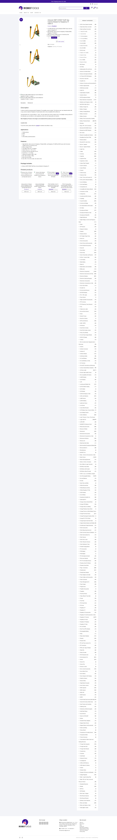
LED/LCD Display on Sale (85, 393)
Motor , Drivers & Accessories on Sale (87, 454)
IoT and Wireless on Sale (85, 360)
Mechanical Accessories (85, 433)
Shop (31, 12)
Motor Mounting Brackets (85, 459)
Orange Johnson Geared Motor (86, 501)
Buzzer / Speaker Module (85, 146)
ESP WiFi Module (83, 292)
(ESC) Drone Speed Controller (86, 24)
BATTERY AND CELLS (84, 104)
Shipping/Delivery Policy (84, 828)
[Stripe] (47, 823)
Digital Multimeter (83, 217)
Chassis (81, 170)
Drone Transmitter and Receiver (86, 254)
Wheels (81, 786)
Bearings (82, 123)
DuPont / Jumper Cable (84, 257)
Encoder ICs (82, 287)
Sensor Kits (82, 664)
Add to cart (54, 37)
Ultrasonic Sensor (83, 758)
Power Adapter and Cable (85, 574)
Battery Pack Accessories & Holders (87, 118)
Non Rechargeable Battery (85, 476)
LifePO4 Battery (83, 400)
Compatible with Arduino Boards (86, 189)
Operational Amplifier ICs (85, 497)
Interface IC (82, 351)
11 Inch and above (83, 36)
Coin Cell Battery (83, 182)
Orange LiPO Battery (84, 504)
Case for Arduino (83, 165)
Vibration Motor (83, 770)
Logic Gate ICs (83, 419)
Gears (81, 313)
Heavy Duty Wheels (84, 332)
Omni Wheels (82, 494)
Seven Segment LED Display (86, 676)
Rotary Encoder (83, 652)
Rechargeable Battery (84, 631)
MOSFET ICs (83, 452)
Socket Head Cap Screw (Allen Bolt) (87, 699)
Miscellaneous (83, 450)
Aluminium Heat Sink (84, 78)
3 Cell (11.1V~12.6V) (84, 52)
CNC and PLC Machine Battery (86, 179)
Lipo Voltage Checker (84, 412)
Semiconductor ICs (84, 657)
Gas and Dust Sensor (84, 311)
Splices (81, 718)
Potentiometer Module (84, 572)
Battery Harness (83, 116)
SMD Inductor (83, 690)
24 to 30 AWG (83, 48)
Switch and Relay (83, 727)
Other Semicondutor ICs (85, 534)
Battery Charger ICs (84, 106)
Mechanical (82, 431)
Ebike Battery (82, 262)
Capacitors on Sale (84, 160)
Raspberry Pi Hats (83, 624)
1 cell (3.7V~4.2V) (83, 31)
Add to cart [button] (26, 191)
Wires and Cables (83, 802)
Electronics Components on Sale (86, 283)
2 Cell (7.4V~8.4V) (83, 45)
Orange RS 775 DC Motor (85, 518)
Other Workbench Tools (85, 544)
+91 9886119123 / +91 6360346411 (67, 828)
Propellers (82, 591)
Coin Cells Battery (83, 184)
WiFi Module (82, 791)
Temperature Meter (84, 734)
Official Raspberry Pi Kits (85, 490)
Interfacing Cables (83, 356)
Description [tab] (23, 103)
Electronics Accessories (85, 280)
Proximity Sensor (83, 593)
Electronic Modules (84, 276)
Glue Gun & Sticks (84, 318)
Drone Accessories (84, 240)
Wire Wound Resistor (84, 798)
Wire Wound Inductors (84, 795)
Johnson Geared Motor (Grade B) (86, 367)
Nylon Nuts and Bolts (84, 483)
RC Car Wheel (83, 626)
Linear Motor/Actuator (84, 407)
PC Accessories (83, 549)
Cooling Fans (82, 193)
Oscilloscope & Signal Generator (86, 525)
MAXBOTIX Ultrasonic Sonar (86, 424)
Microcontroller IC (83, 447)
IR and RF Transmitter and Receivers (87, 365)
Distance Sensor (83, 233)
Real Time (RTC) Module (85, 628)
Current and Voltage (84, 203)
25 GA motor (82, 50)
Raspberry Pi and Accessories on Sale (87, 614)
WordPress (96, 837)
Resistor (81, 638)
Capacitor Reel (83, 158)
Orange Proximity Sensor (85, 513)
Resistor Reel (82, 640)
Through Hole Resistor (84, 748)
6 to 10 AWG (82, 59)
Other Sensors (83, 537)
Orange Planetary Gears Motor (86, 508)
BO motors (82, 132)
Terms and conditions (84, 830)
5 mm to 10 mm (83, 57)
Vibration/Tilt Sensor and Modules (86, 772)
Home (21, 12)
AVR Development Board (85, 97)
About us (26, 12)
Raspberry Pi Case (84, 619)
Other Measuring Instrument (85, 530)
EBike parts (82, 269)
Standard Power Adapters (85, 720)
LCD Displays (83, 379)
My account (96, 4)
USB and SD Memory (84, 762)
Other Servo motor (84, 539)
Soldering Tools (83, 706)
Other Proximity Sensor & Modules (87, 532)
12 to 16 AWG (83, 40)
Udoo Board (82, 755)
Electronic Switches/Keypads (86, 278)
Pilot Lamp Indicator (84, 558)
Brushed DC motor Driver (85, 142)
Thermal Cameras (83, 737)
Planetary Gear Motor (84, 565)
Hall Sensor (82, 325)
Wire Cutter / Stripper (84, 793)
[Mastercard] (40, 823)
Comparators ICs (83, 186)
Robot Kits (82, 650)
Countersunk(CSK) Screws (85, 196)
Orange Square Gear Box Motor (86, 520)
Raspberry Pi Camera (84, 617)
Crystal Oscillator (83, 200)
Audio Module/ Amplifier (85, 92)
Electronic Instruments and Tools (86, 273)
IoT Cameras (59, 46)
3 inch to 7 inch (83, 55)
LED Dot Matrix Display (84, 386)
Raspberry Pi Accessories (85, 612)
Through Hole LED (83, 746)
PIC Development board (85, 556)
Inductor (81, 346)
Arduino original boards (84, 85)
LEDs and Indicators (84, 396)
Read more (53, 191)
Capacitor (82, 156)
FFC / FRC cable (83, 295)
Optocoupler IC (83, 499)
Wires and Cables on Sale (85, 805)
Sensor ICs (82, 661)
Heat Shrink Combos (84, 327)
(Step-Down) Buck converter (85, 26)
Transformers (82, 751)
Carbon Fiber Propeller (84, 163)
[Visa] (42, 823)
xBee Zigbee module (84, 807)
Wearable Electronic (84, 784)
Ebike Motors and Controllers (86, 266)
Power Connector (83, 579)
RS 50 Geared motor (84, 654)
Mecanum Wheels (83, 429)
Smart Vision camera (84, 685)
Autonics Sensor (83, 95)
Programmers (83, 586)
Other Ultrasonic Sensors (85, 541)
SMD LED (82, 692)
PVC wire (82, 605)
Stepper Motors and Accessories (86, 725)
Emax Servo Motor (84, 285)
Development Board (84, 210)
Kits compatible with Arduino (85, 374)
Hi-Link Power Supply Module (86, 334)
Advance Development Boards (86, 73)
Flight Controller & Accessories (86, 299)
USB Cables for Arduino (85, 765)
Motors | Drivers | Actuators (85, 461)
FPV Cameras (83, 302)
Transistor (82, 753)
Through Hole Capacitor (85, 744)
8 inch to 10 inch (83, 62)
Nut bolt (81, 480)
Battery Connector (83, 113)
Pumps (81, 598)
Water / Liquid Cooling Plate (85, 777)
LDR (81, 381)
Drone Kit (82, 247)
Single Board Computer (84, 683)
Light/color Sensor (83, 403)
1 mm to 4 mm (83, 33)
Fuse (81, 306)
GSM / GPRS (83, 323)
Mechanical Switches (84, 438)
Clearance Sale (83, 175)
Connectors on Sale (84, 191)
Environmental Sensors (84, 290)
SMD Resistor (83, 694)
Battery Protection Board (85, 120)
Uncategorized (83, 760)
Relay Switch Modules (84, 636)
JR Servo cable (83, 370)
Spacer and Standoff (84, 716)
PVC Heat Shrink (83, 603)
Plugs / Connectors (84, 567)
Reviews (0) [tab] (30, 103)
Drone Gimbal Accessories (85, 245)
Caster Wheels (83, 168)
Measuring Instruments (84, 426)
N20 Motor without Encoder (85, 471)
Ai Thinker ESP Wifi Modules (86, 76)
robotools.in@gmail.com (65, 830)
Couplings (82, 198)
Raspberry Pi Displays (84, 621)
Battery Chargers (83, 109)
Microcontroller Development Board (87, 445)
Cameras (54, 46)
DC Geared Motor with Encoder (86, 205)
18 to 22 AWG (83, 43)
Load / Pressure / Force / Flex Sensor (87, 417)
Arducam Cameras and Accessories (87, 83)
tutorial (37, 125)
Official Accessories (84, 485)
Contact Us (37, 12)
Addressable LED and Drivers (86, 69)
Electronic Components (84, 271)
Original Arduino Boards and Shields (87, 523)
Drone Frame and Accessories (86, 243)
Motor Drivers (83, 457)
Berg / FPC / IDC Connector (85, 125)
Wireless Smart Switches (85, 800)
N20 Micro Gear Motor (84, 466)
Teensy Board (83, 730)
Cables (81, 151)
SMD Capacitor (83, 687)
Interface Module (83, 353)
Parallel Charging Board (84, 546)
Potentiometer (83, 570)
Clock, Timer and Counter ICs (86, 177)
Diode (81, 224)
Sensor (81, 659)
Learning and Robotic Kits (85, 384)
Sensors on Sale (83, 666)
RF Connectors (83, 645)
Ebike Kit (82, 264)
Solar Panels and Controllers (85, 704)
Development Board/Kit (84, 215)
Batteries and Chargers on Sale (86, 102)
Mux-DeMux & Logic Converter (86, 464)
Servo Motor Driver (84, 671)
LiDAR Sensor (83, 398)
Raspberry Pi (82, 607)
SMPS (81, 697)
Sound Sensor (83, 713)
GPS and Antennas (84, 320)
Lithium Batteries (83, 414)
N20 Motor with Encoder (85, 469)
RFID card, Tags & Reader (85, 647)
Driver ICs (82, 238)
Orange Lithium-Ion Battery (85, 506)
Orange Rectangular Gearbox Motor (87, 516)
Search (86, 8)
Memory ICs (82, 440)
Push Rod (82, 600)
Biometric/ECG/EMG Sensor (86, 128)
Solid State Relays (83, 711)
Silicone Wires (83, 680)
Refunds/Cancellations (84, 827)
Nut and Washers (83, 478)
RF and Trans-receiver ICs (85, 643)
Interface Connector (84, 349)
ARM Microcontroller (84, 88)
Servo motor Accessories (85, 668)
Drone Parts (82, 252)
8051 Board (82, 64)
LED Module (82, 391)
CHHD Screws (83, 172)
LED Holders (82, 389)
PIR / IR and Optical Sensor (85, 560)
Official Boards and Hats (85, 487)
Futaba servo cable (84, 309)
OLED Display (83, 492)
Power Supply (83, 584)
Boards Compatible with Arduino (86, 135)
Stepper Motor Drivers (84, 723)
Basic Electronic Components (86, 99)
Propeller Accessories (84, 588)
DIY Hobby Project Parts (85, 236)
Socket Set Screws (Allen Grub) (86, 701)
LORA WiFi (82, 421)
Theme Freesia (88, 837)
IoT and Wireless (83, 358)
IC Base (81, 339)
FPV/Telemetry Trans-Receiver (86, 304)
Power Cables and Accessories (86, 577)
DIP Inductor (82, 226)
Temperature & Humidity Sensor (86, 732)
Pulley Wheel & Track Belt (85, 596)
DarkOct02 (78, 837)
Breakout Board (83, 139)
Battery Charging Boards (85, 111)
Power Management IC (84, 581)
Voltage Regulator (83, 774)
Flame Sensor (83, 297)
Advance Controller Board (85, 71)
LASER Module (83, 377)
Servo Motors (82, 673)
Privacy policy (82, 831)
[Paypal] (45, 823)
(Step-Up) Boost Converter (85, 29)
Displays (82, 231)
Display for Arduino (84, 229)
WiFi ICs (81, 788)
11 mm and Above (83, 38)
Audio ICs (82, 90)
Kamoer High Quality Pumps (85, 372)
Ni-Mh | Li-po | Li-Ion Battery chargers (87, 473)
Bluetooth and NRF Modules (85, 130)
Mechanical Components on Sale (86, 436)
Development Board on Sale (85, 212)
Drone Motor (82, 250)
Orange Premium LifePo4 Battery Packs (88, 511)
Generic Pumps (83, 316)
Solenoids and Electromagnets (86, 708)
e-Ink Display (82, 259)
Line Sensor (82, 405)
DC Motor (82, 207)
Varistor (81, 767)
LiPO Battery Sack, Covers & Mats (87, 410)
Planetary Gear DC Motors (85, 563)
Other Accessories (84, 527)
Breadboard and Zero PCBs (85, 137)
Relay (81, 633)
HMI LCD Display (83, 337)
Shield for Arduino (83, 678)
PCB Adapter (82, 551)
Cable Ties (82, 149)
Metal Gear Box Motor (84, 443)
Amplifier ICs (82, 80)
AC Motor (82, 66)
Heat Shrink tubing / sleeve (85, 330)
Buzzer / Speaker (83, 144)
